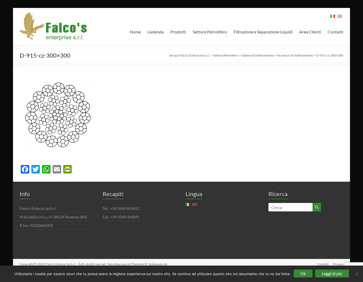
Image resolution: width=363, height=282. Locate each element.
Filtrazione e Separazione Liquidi (263, 31)
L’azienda (155, 31)
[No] (356, 273)
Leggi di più (332, 273)
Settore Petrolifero (210, 31)
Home (135, 31)
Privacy (338, 264)
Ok (303, 273)
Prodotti (178, 31)
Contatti (335, 31)
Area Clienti (310, 31)
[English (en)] (339, 17)
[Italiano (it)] (332, 17)
